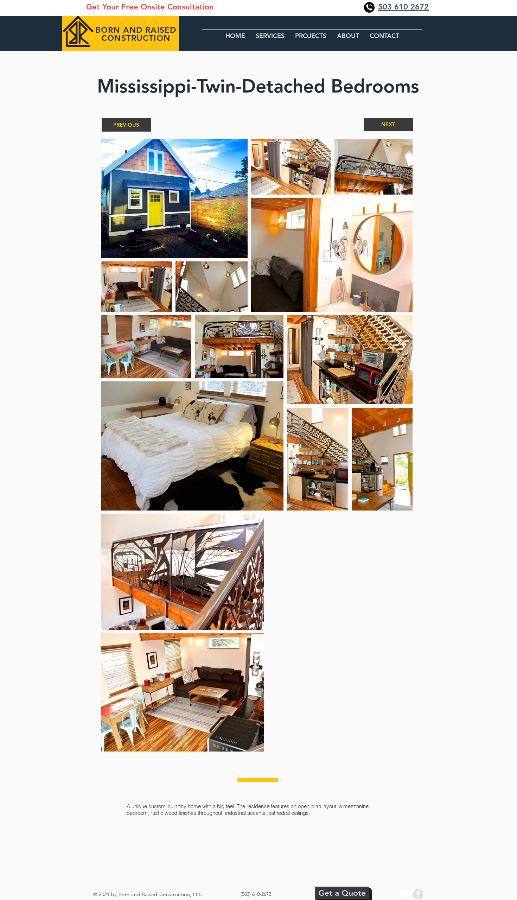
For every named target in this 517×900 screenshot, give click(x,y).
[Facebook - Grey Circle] (418, 894)
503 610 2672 (403, 7)
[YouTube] (404, 894)
